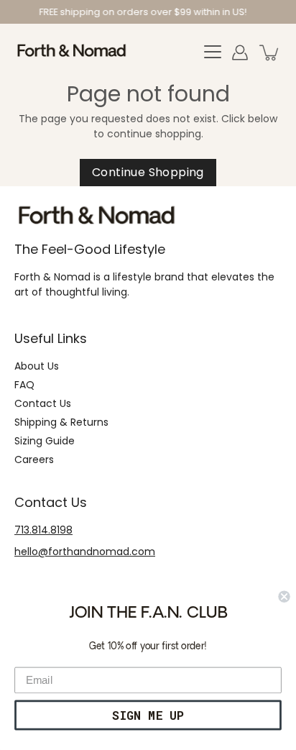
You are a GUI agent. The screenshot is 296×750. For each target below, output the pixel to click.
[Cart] (270, 52)
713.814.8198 (43, 530)
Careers (34, 459)
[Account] (239, 52)
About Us (36, 366)
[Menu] (212, 52)
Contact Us (42, 403)
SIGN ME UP (148, 715)
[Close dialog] (283, 596)
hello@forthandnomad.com (84, 551)
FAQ (24, 385)
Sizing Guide (44, 441)
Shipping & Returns (61, 422)
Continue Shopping (148, 172)
